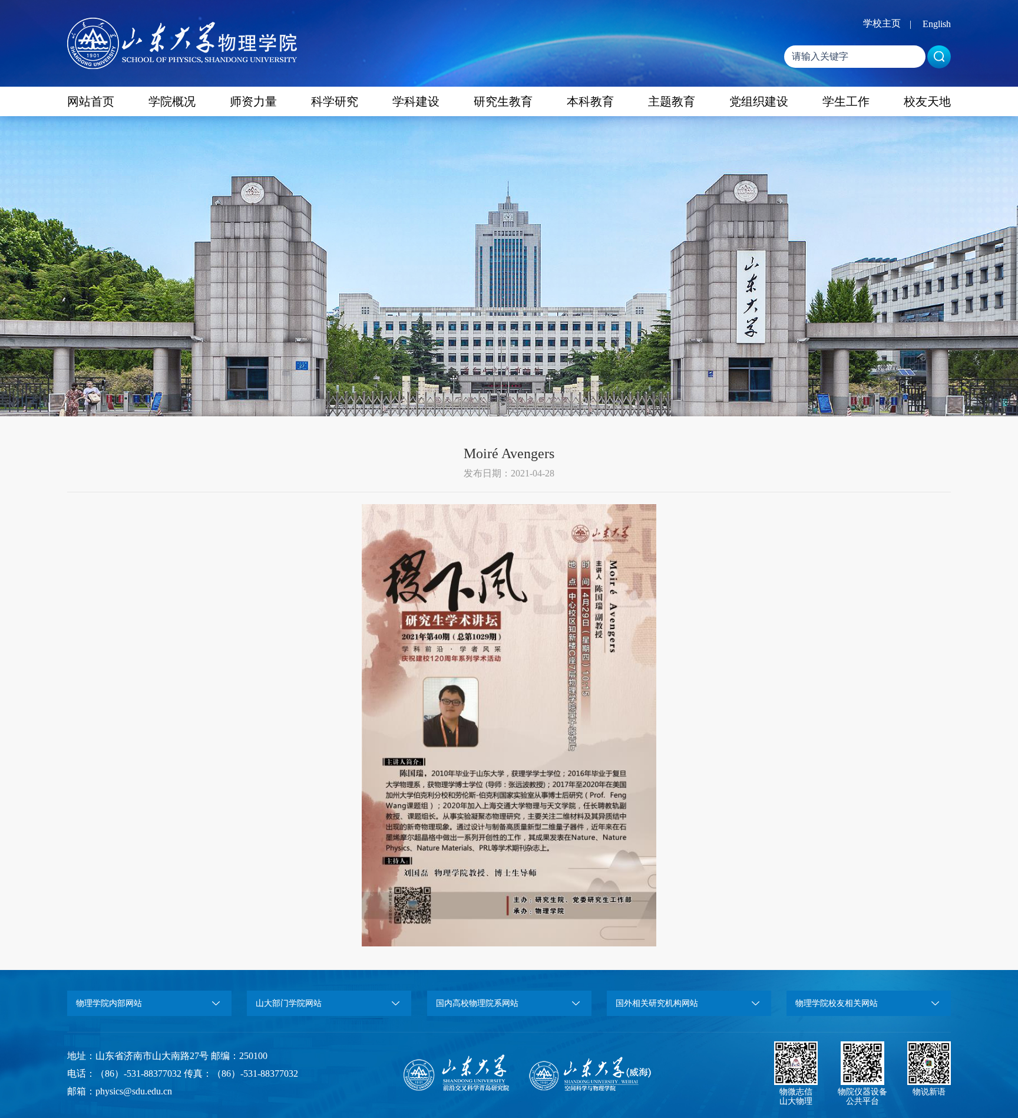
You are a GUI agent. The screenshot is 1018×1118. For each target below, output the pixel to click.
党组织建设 (758, 101)
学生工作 (846, 101)
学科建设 (415, 101)
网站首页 (90, 101)
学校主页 (882, 23)
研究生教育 (503, 101)
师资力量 (253, 101)
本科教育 (590, 101)
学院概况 (172, 101)
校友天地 (927, 101)
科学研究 (334, 101)
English (937, 24)
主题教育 (671, 101)
